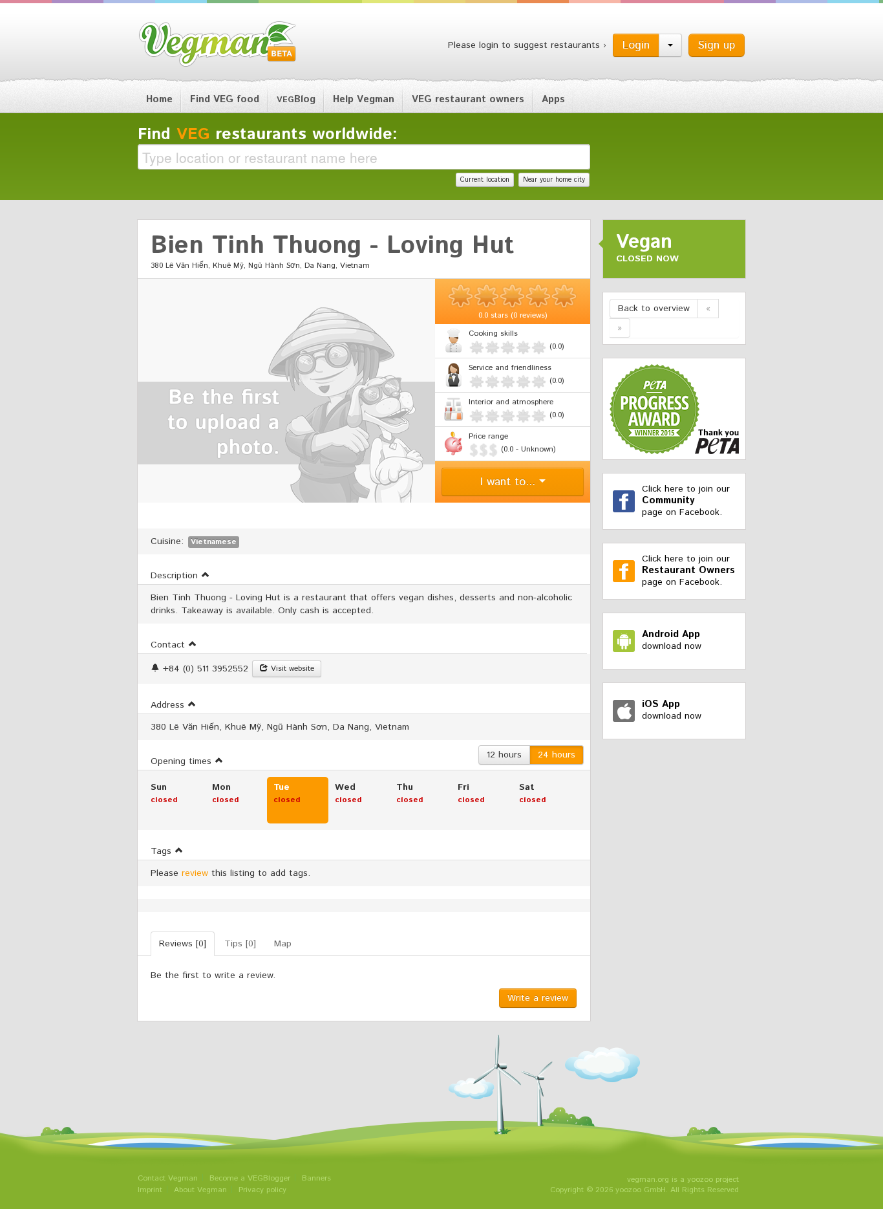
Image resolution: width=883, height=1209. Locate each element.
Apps (553, 99)
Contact (169, 644)
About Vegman (200, 1189)
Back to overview (654, 308)
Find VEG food (224, 99)
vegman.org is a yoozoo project (683, 1179)
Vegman (218, 44)
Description (176, 575)
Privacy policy (262, 1189)
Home (159, 99)
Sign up (716, 45)
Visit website (291, 668)
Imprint (150, 1189)
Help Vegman (363, 99)
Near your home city (554, 180)
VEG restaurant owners (468, 99)
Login (636, 45)
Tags (163, 851)
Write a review (537, 998)
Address (169, 705)
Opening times (183, 761)
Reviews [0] (182, 943)
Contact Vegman (168, 1178)
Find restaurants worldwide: (268, 134)
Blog (296, 99)
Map (283, 943)
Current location (484, 180)
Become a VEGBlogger (249, 1178)
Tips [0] (240, 943)
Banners (316, 1178)
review (195, 873)
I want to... (509, 482)
